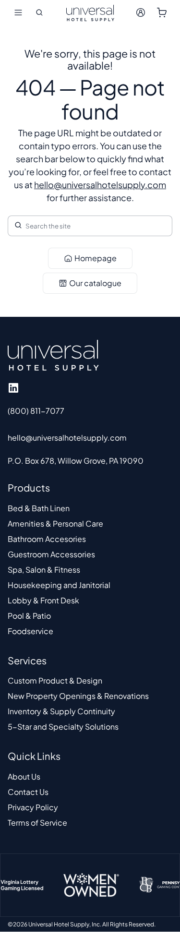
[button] (39, 12)
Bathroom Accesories (47, 539)
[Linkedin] (13, 387)
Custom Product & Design (55, 680)
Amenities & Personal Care (55, 523)
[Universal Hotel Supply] (90, 12)
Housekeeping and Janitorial (59, 585)
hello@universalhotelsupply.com (100, 184)
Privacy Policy (33, 807)
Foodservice (30, 631)
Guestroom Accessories (51, 554)
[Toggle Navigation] (18, 12)
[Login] (140, 12)
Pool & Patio (29, 616)
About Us (24, 776)
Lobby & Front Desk (43, 600)
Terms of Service (37, 822)
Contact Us (28, 792)
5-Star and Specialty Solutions (63, 726)
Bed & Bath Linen (39, 508)
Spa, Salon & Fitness (44, 570)
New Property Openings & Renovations (78, 696)
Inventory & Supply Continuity (61, 711)
